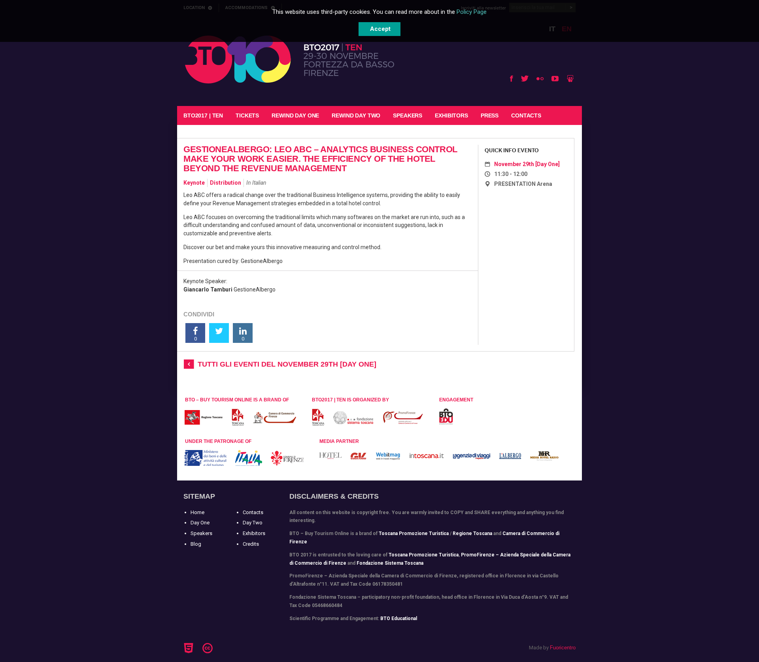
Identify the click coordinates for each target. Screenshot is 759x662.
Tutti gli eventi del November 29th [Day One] (287, 364)
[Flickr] (540, 78)
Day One (200, 523)
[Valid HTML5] (189, 648)
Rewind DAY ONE (295, 115)
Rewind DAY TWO (356, 115)
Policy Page (472, 11)
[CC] (208, 648)
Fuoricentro (563, 648)
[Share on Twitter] (219, 333)
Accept (380, 28)
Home (197, 512)
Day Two (252, 523)
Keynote (194, 183)
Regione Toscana (472, 533)
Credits (251, 544)
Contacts (526, 115)
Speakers (407, 115)
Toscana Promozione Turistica (414, 533)
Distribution (225, 183)
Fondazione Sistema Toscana (390, 563)
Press (489, 115)
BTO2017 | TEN (203, 115)
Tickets (247, 115)
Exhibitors (451, 115)
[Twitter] (525, 78)
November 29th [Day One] (527, 164)
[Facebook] (511, 78)
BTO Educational (398, 618)
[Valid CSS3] (222, 647)
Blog (196, 544)
